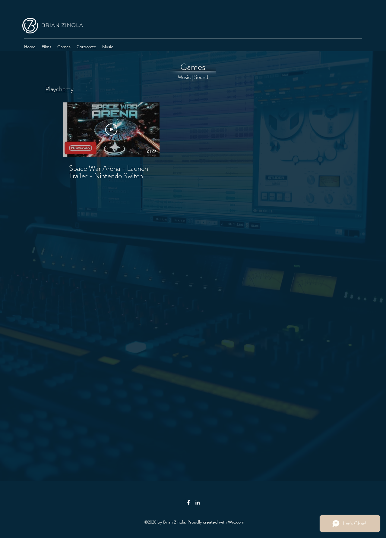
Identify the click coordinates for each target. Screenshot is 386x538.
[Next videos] (169, 128)
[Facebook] (188, 502)
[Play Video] (111, 130)
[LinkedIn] (198, 502)
